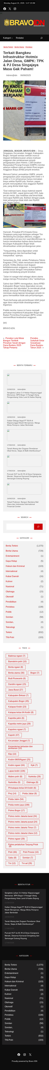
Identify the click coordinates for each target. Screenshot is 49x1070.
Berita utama (16, 673)
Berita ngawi (15, 667)
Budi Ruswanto (17, 678)
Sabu (12, 858)
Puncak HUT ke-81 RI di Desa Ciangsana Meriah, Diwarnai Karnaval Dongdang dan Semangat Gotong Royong (24, 476)
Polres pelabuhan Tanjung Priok (23, 845)
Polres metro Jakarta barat (22, 816)
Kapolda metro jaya (19, 724)
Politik (8, 612)
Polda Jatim (16, 799)
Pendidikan (11, 602)
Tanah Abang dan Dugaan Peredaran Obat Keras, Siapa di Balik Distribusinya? (24, 449)
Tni (12, 863)
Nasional (10, 586)
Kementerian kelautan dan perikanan (20, 747)
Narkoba (34, 776)
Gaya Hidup (11, 561)
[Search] (38, 527)
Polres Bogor (16, 810)
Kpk (34, 765)
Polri (12, 852)
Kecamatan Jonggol (19, 741)
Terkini (9, 632)
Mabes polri (15, 776)
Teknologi (10, 627)
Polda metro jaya (18, 805)
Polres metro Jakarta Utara (22, 833)
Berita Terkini (8, 47)
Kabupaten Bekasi (18, 695)
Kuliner (9, 581)
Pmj (12, 793)
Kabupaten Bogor (18, 701)
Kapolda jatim (16, 718)
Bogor (34, 673)
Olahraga (10, 591)
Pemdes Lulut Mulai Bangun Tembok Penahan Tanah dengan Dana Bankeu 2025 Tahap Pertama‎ (14, 343)
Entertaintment (12, 556)
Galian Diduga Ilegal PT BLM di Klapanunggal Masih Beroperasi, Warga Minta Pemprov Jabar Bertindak (23, 423)
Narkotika (14, 782)
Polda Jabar (29, 793)
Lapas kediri (16, 771)
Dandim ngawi (17, 684)
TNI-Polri (10, 637)
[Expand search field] (40, 38)
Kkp (12, 754)
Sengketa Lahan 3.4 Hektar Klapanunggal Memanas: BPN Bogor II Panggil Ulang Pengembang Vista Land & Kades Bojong (24, 395)
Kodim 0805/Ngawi (19, 759)
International (11, 571)
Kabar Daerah (12, 576)
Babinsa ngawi (16, 656)
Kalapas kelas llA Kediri (20, 712)
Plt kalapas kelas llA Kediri (22, 788)
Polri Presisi (31, 852)
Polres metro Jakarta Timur (22, 827)
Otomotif (9, 597)
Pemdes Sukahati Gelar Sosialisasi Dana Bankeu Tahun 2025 (37, 343)
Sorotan (9, 617)
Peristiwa (29, 47)
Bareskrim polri (17, 661)
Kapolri (13, 735)
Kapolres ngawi (17, 729)
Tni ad (27, 863)
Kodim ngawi (16, 765)
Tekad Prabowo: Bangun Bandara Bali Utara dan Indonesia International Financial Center (22, 504)
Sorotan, (10, 622)
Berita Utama (19, 47)
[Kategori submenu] (12, 38)
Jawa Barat (15, 690)
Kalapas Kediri (17, 707)
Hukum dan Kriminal (15, 566)
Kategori (7, 38)
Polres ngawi (16, 839)
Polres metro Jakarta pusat (22, 822)
